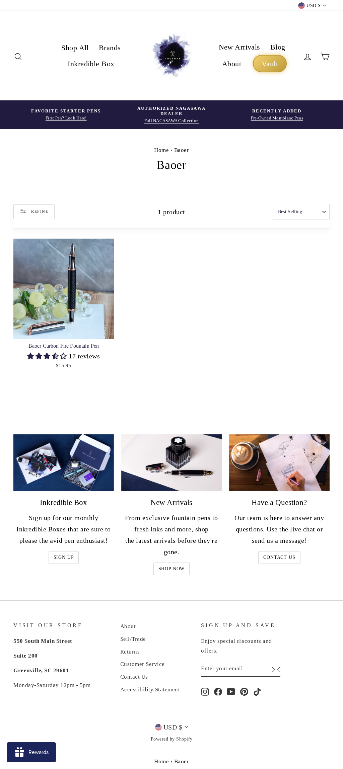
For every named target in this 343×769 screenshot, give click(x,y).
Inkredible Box (91, 64)
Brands (110, 48)
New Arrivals (239, 47)
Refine (39, 211)
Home (161, 150)
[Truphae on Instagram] (205, 691)
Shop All (75, 48)
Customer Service (142, 664)
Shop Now (171, 568)
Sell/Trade (133, 639)
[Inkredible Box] (63, 462)
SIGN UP (64, 557)
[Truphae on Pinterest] (244, 691)
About (231, 64)
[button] (48, 356)
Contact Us (279, 557)
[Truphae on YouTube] (231, 691)
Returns (130, 652)
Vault (270, 64)
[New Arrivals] (171, 462)
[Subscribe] (276, 669)
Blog (277, 47)
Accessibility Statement (150, 689)
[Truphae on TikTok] (257, 691)
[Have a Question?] (279, 462)
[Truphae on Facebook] (218, 691)
